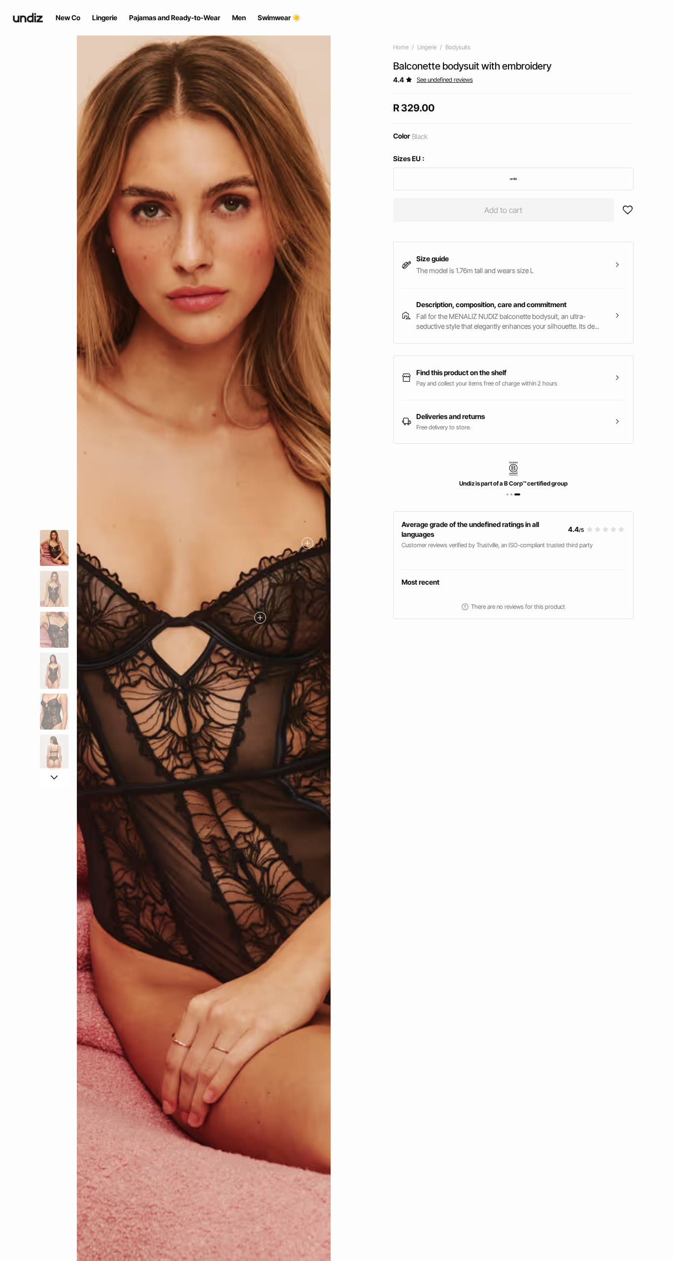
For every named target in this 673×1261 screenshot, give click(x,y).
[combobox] (513, 179)
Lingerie (427, 47)
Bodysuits (458, 47)
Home (400, 47)
